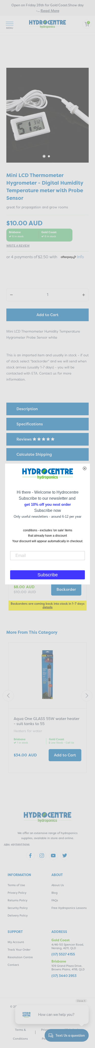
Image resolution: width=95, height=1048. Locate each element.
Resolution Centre (20, 957)
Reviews (24, 439)
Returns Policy (17, 900)
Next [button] (86, 696)
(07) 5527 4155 (63, 954)
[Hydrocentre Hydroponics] (47, 23)
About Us (57, 885)
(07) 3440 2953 (64, 975)
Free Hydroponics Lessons (69, 908)
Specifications (29, 424)
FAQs (54, 900)
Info (80, 256)
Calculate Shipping (34, 454)
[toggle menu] (9, 24)
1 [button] (44, 156)
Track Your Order (19, 950)
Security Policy (18, 908)
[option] (47, 115)
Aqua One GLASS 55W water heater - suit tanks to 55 (46, 721)
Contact (13, 965)
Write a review (18, 245)
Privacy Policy (17, 893)
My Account (16, 942)
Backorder (66, 589)
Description (27, 408)
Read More (50, 10)
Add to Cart (47, 314)
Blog (54, 893)
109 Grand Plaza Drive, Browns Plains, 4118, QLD (68, 967)
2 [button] (49, 156)
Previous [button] (8, 696)
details (48, 607)
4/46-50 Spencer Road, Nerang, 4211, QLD (67, 946)
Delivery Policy (18, 916)
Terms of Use (16, 885)
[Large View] (47, 115)
